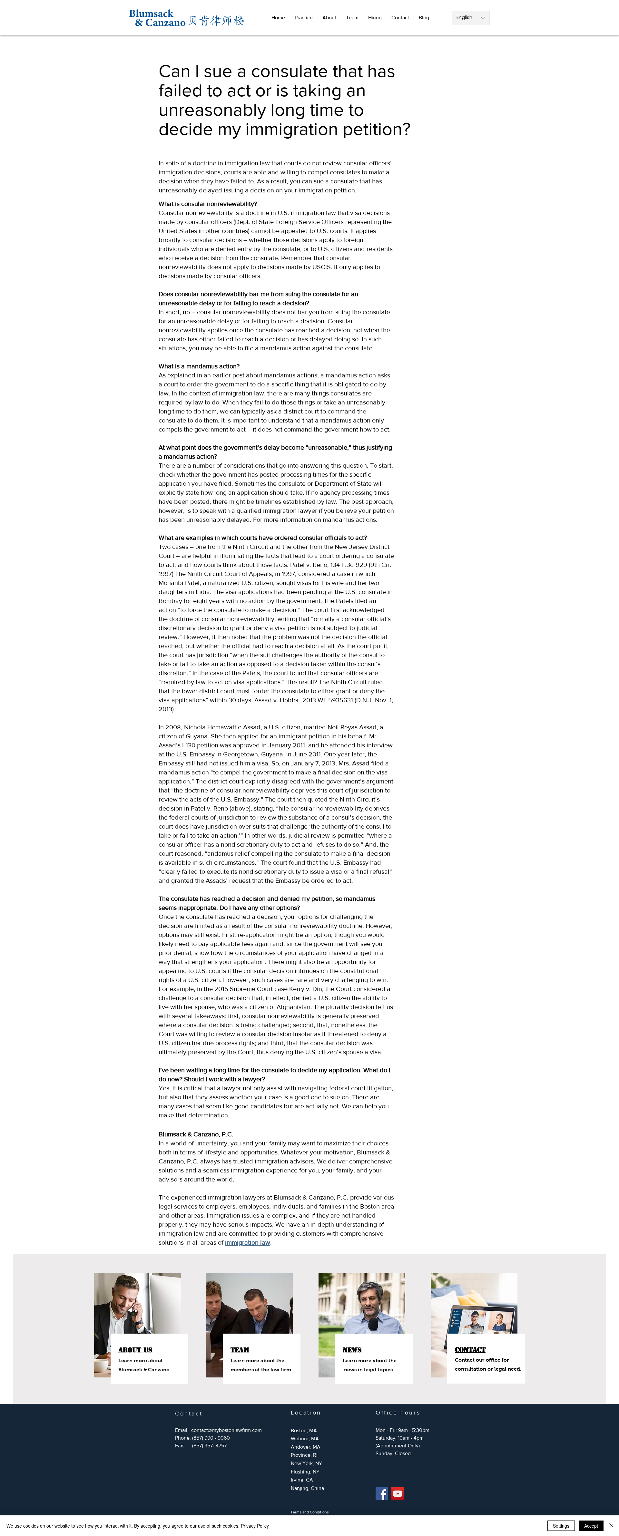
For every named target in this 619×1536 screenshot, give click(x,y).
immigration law (247, 1242)
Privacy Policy (255, 1525)
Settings (561, 1525)
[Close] (611, 1526)
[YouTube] (397, 1493)
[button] (304, 17)
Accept (591, 1525)
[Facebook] (382, 1493)
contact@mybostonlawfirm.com (226, 1430)
